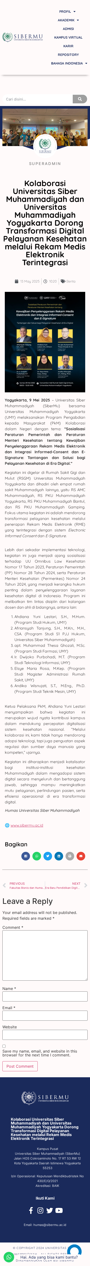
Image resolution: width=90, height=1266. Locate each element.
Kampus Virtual (68, 37)
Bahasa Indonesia (67, 63)
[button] (25, 856)
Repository (68, 55)
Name (9, 988)
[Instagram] (40, 1210)
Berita (70, 281)
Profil (65, 11)
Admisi (68, 29)
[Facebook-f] (31, 1210)
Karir (68, 46)
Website (9, 1027)
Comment (12, 927)
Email (8, 1008)
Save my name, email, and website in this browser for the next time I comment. (39, 1053)
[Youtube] (59, 1210)
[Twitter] (49, 1210)
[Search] (80, 99)
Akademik (66, 20)
